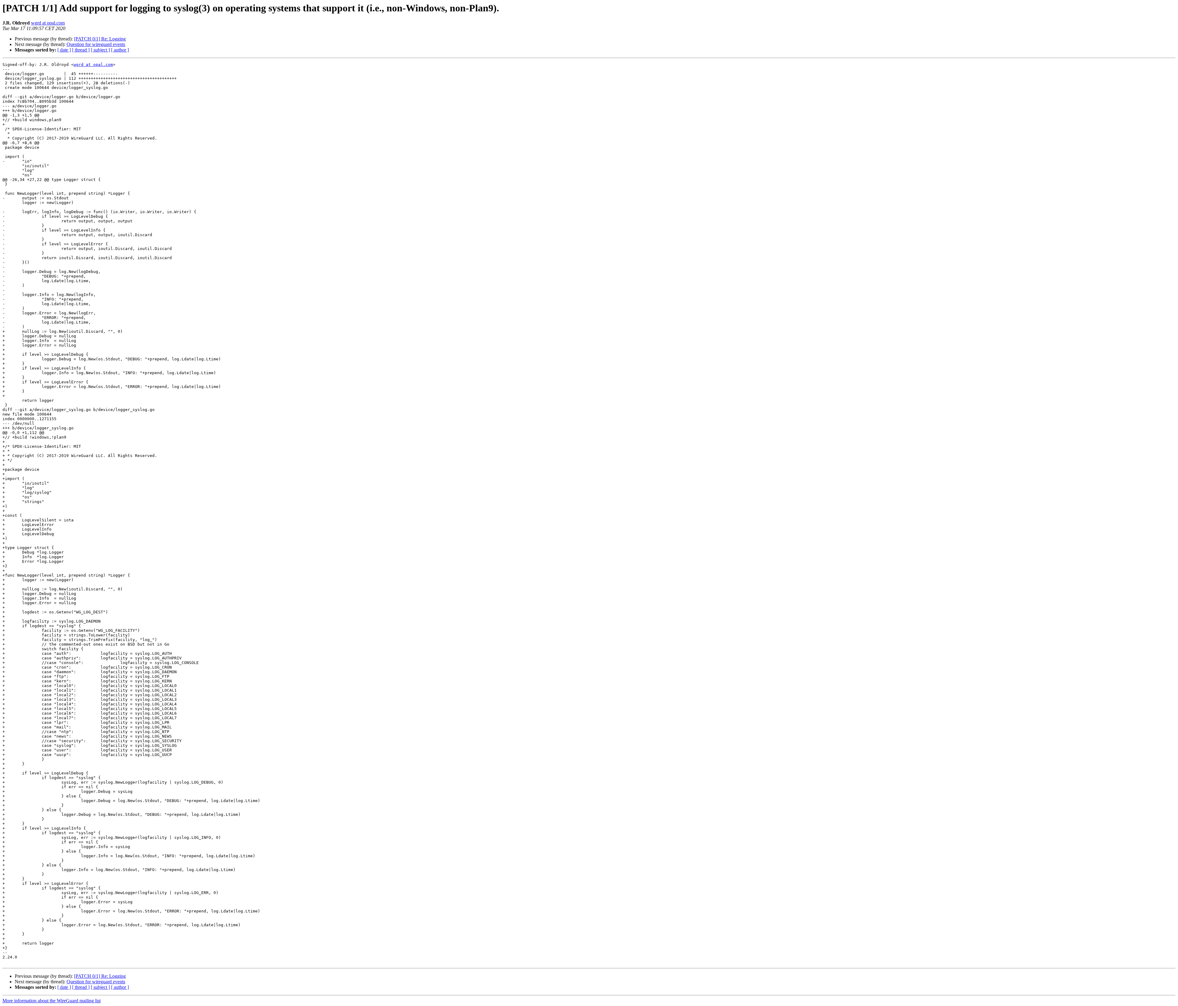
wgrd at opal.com (48, 22)
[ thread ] (81, 49)
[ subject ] (100, 49)
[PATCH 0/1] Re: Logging (100, 38)
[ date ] (64, 49)
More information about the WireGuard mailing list (51, 1000)
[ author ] (120, 49)
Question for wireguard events (96, 44)
